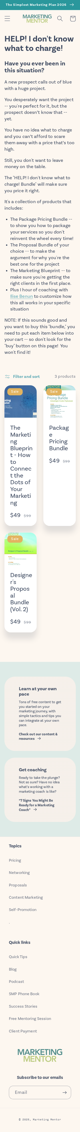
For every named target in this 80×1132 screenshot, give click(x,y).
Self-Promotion (22, 909)
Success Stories (23, 1006)
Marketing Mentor (47, 1119)
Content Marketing (26, 897)
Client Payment (23, 1031)
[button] (7, 18)
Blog (13, 969)
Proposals (18, 885)
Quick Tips (18, 956)
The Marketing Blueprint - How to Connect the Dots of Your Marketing (21, 465)
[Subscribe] (64, 1092)
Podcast (16, 981)
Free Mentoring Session (30, 1018)
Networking (19, 872)
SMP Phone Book (24, 993)
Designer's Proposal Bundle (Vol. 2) (21, 592)
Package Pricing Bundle (59, 438)
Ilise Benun (21, 296)
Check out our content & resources (38, 736)
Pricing (15, 860)
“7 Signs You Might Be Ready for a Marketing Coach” (36, 805)
